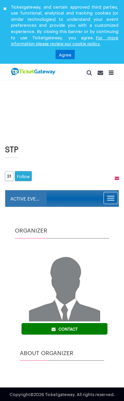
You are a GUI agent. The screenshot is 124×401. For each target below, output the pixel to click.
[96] (33, 72)
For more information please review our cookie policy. (64, 40)
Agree (65, 54)
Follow (23, 178)
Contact (67, 331)
